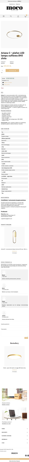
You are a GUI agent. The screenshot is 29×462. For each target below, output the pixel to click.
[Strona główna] (14, 8)
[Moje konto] (18, 16)
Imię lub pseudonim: (5, 324)
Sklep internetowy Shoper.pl (14, 461)
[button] (3, 16)
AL (8, 80)
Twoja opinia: (4, 329)
